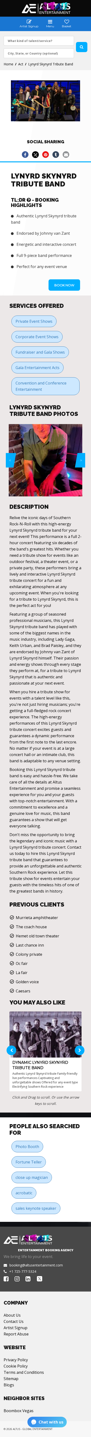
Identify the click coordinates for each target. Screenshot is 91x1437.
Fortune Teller (29, 1162)
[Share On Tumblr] (56, 154)
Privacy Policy (16, 1359)
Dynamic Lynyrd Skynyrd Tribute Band (40, 1065)
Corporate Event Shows (37, 336)
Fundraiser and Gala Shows (40, 352)
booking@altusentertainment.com (36, 1265)
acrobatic (24, 1193)
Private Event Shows (34, 321)
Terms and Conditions (24, 1372)
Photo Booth (27, 1146)
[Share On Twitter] (35, 154)
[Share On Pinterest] (46, 154)
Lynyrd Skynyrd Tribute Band (50, 64)
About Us (12, 1315)
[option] (47, 460)
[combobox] (39, 41)
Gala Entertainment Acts (37, 367)
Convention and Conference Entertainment (41, 386)
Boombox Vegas (18, 1410)
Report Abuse (16, 1334)
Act (20, 64)
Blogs (9, 1385)
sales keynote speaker (36, 1208)
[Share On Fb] (25, 154)
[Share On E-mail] (66, 154)
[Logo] (45, 8)
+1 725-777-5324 (22, 1271)
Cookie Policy (16, 1366)
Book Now (64, 285)
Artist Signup (15, 1327)
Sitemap (11, 1378)
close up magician (32, 1177)
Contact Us (14, 1321)
